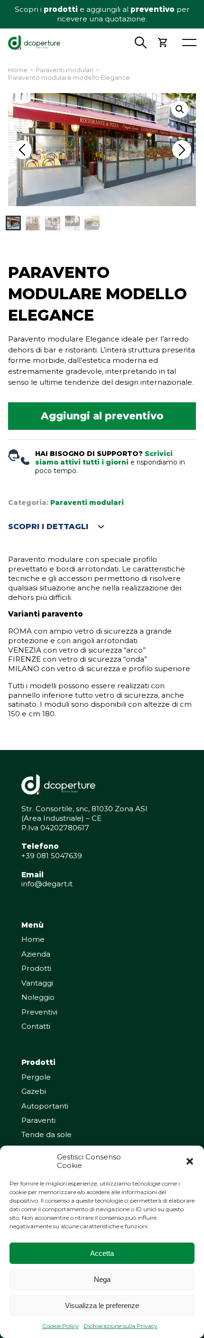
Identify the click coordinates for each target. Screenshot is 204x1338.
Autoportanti (44, 1105)
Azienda (35, 953)
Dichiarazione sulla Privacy (120, 1325)
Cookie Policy (60, 1325)
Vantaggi (37, 982)
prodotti (61, 9)
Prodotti (36, 968)
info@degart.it (47, 883)
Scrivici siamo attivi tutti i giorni (104, 457)
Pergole (36, 1077)
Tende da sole (46, 1134)
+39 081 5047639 (51, 855)
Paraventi (38, 1120)
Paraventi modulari (64, 70)
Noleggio (38, 997)
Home (18, 70)
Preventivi (39, 1011)
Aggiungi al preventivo (102, 416)
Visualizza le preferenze (102, 1305)
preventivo (152, 9)
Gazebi (33, 1091)
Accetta (102, 1253)
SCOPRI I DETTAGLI (48, 526)
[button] (190, 1161)
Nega (102, 1279)
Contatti (35, 1026)
